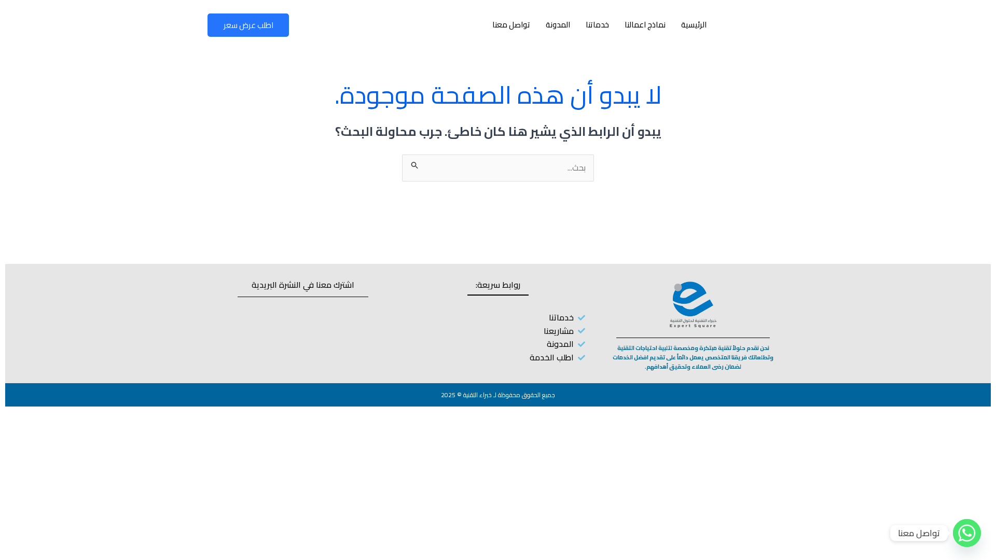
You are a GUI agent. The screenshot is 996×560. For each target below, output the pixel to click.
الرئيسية (694, 24)
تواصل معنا (511, 24)
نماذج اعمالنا (645, 24)
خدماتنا (597, 24)
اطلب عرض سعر (248, 25)
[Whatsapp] (967, 533)
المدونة (558, 24)
